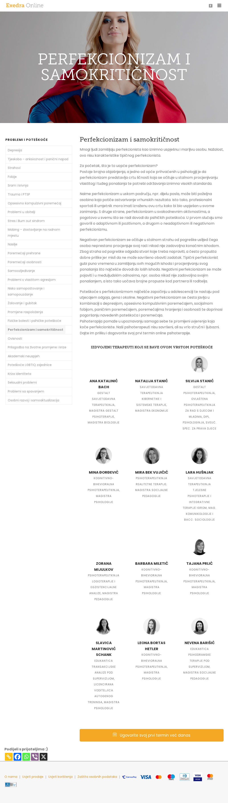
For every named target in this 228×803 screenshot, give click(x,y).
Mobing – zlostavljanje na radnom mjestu (34, 232)
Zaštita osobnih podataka (97, 776)
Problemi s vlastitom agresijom (32, 279)
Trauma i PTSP (19, 194)
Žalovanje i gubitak (22, 303)
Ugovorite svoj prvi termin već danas (154, 735)
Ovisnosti (15, 338)
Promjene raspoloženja (25, 312)
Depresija (15, 150)
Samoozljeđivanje (21, 271)
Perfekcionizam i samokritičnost (35, 329)
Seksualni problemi (22, 382)
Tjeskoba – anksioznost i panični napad (38, 159)
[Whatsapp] (26, 757)
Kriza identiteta (19, 374)
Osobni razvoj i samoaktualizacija (33, 400)
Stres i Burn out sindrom (26, 221)
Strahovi (14, 168)
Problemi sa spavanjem (26, 391)
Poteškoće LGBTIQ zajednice (30, 365)
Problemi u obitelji (21, 212)
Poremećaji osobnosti (24, 262)
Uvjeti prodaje (32, 776)
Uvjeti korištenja (60, 776)
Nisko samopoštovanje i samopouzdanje (26, 291)
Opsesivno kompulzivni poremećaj (34, 203)
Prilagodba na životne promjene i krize (37, 347)
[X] (43, 757)
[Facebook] (17, 757)
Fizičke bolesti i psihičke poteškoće (34, 320)
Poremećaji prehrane (24, 253)
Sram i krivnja (18, 185)
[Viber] (35, 757)
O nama (10, 776)
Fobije (12, 177)
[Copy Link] (9, 757)
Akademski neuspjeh (24, 356)
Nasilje (12, 244)
